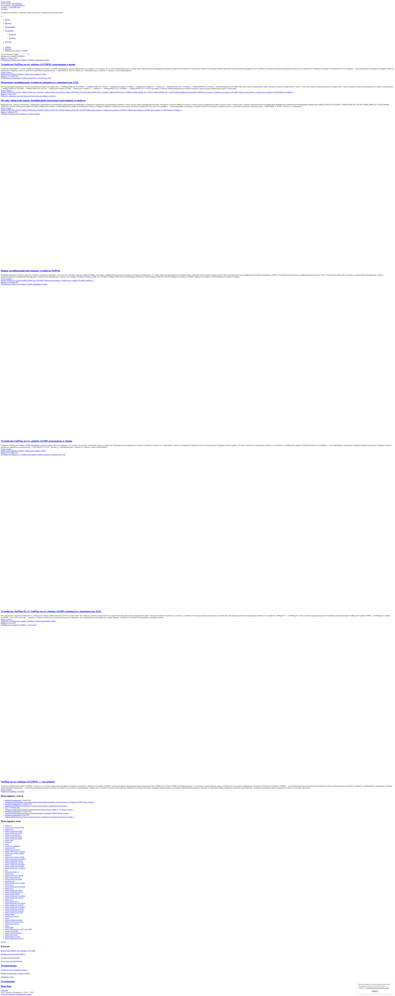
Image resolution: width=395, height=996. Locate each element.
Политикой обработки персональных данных (377, 988)
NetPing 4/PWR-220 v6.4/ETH (14, 938)
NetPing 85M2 (9, 927)
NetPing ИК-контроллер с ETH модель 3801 (18, 929)
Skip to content (6, 2)
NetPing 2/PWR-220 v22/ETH (14, 912)
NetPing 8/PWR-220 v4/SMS (13, 879)
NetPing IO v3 (5, 621)
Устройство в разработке (12, 846)
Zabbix (7, 925)
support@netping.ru (18, 5)
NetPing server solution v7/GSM (35, 74)
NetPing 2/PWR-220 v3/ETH (13, 837)
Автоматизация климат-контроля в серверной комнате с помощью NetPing (31, 813)
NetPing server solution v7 (247, 92)
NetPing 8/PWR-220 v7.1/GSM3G (97, 92)
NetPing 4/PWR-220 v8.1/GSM (14, 866)
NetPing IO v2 (9, 829)
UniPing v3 (8, 825)
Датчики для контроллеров (10, 958)
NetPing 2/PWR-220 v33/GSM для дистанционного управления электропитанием (33, 817)
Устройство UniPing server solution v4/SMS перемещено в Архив (36, 441)
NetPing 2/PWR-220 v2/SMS (13, 838)
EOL (6, 870)
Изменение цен (10, 881)
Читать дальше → (7, 72)
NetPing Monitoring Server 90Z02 (185, 92)
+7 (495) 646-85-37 (14, 7)
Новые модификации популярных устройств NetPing (30, 270)
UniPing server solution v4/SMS (35, 451)
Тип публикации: (7, 54)
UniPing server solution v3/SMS (14, 827)
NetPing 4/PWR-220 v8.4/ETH (14, 922)
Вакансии (12, 34)
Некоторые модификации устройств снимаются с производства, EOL (40, 82)
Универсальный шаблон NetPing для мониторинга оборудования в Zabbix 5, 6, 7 (33, 809)
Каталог (8, 19)
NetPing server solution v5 (206, 92)
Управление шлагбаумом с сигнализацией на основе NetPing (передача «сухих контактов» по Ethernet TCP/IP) (43, 802)
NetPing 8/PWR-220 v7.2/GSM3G (120, 92)
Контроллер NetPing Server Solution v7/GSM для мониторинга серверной (30, 806)
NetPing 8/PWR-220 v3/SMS (13, 833)
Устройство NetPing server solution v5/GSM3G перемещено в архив (38, 64)
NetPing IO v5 (9, 899)
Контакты (12, 38)
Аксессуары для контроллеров (11, 961)
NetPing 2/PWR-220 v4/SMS (13, 920)
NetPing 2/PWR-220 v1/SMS (13, 890)
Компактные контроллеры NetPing (13, 954)
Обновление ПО (10, 848)
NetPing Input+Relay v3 (12, 901)
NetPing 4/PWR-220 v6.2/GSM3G (15, 883)
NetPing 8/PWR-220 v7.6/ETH (14, 905)
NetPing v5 (289, 92)
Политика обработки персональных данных (16, 994)
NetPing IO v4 (9, 888)
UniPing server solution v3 (13, 835)
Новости (4, 58)
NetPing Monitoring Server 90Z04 (15, 903)
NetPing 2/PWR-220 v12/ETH (11, 92)
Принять (374, 991)
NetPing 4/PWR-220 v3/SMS (13, 831)
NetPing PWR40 (10, 914)
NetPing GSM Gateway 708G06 (14, 909)
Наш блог (8, 42)
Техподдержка (10, 27)
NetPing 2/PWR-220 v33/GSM (75, 92)
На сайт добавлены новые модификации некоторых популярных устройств (43, 100)
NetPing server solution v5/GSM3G (12, 74)
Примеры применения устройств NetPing (15, 973)
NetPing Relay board (11, 935)
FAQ (6, 808)
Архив (7, 844)
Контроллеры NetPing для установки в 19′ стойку (18, 951)
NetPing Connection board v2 (13, 933)
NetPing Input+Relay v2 (12, 924)
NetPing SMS (9, 840)
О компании (9, 31)
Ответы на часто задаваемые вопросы (14, 970)
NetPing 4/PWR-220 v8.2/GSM (14, 911)
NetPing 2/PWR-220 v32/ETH (54, 92)
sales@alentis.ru (17, 3)
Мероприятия (9, 874)
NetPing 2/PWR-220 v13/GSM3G (32, 92)
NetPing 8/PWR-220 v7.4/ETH (142, 92)
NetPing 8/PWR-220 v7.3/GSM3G (15, 868)
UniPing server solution (12, 916)
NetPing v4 (282, 92)
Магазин (8, 23)
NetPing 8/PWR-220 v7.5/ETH (163, 92)
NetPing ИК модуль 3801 (12, 937)
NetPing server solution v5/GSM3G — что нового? (28, 781)
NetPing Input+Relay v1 (12, 872)
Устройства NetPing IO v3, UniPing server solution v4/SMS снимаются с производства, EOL (51, 611)
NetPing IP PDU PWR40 (12, 894)
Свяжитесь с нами (7, 977)
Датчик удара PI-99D (11, 931)
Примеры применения (13, 800)
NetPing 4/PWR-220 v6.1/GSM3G (15, 907)
